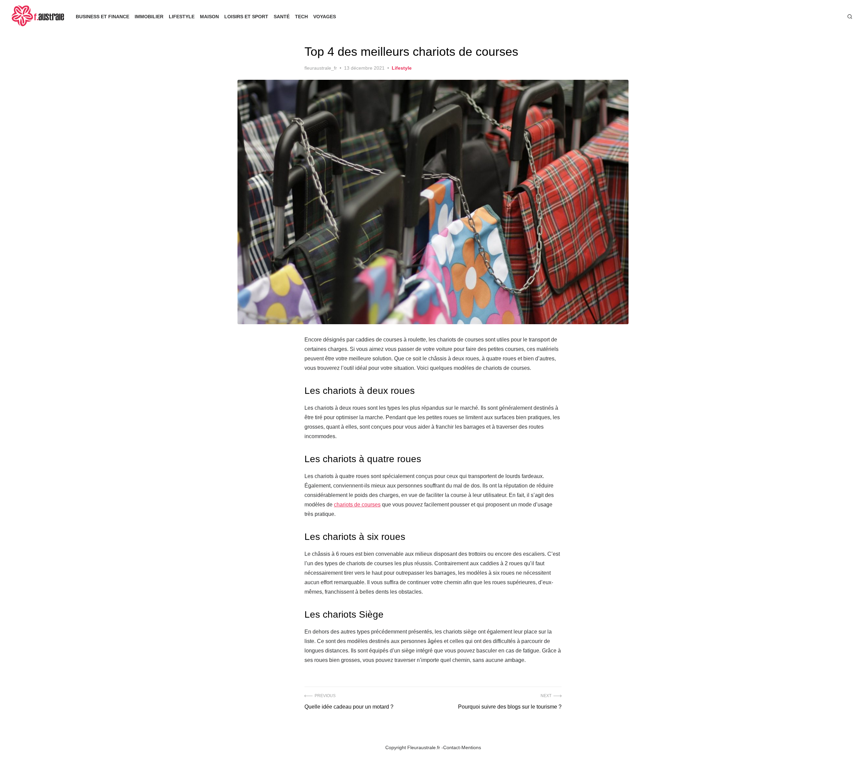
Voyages (324, 16)
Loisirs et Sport (246, 16)
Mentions (471, 747)
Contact (451, 747)
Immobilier (149, 16)
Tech (301, 16)
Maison (209, 16)
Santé (282, 16)
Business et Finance (102, 16)
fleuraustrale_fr (320, 68)
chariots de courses (357, 504)
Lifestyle (182, 16)
